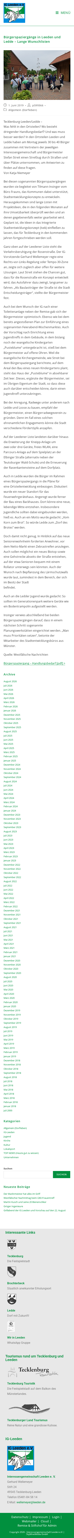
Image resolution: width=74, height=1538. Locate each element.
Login (55, 1517)
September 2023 (12, 827)
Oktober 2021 (11, 918)
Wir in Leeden (16, 1337)
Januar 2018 (10, 1106)
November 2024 (12, 769)
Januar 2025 (10, 760)
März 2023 (9, 852)
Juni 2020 (8, 985)
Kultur (7, 1144)
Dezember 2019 (12, 1010)
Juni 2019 (8, 1035)
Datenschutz (19, 1517)
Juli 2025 (8, 735)
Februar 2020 (11, 1002)
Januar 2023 (10, 860)
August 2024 (10, 781)
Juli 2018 (8, 1081)
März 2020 (9, 998)
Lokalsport (9, 1149)
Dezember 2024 (12, 764)
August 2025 (10, 731)
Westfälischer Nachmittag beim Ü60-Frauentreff (29, 1197)
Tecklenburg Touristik (21, 1383)
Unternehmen (11, 1157)
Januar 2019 (10, 1056)
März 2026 (9, 702)
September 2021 (12, 923)
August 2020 (10, 977)
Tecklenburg (15, 1256)
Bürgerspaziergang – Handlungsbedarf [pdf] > (34, 663)
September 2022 (12, 877)
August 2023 (10, 831)
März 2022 (9, 902)
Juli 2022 (8, 885)
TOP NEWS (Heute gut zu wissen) (21, 1153)
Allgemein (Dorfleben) (22, 110)
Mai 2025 (8, 743)
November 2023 (12, 818)
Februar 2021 (11, 952)
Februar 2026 (11, 706)
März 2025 (9, 752)
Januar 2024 (10, 810)
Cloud (45, 1521)
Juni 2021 (8, 935)
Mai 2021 (8, 939)
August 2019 (10, 1027)
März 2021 (9, 947)
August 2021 (10, 927)
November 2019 (12, 1014)
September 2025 (12, 727)
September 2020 (12, 973)
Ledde (11, 1310)
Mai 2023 (8, 843)
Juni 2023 (8, 839)
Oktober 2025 (11, 723)
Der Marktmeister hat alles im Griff (22, 1193)
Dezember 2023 (12, 814)
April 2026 (9, 698)
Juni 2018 (8, 1085)
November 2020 (12, 964)
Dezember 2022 (12, 864)
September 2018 (12, 1072)
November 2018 (12, 1064)
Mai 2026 (8, 694)
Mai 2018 (8, 1089)
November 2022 (12, 868)
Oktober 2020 (11, 968)
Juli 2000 (8, 1110)
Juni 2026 (8, 689)
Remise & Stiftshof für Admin (37, 1525)
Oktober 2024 (11, 773)
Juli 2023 (8, 835)
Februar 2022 (11, 906)
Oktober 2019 (11, 1018)
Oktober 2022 (11, 873)
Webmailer (29, 1521)
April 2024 (9, 798)
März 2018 (9, 1098)
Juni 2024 (8, 789)
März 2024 (9, 802)
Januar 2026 (10, 710)
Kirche (7, 1140)
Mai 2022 (8, 893)
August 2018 (10, 1077)
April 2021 (9, 943)
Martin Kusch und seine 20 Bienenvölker (25, 1202)
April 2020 (9, 993)
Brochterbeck (15, 1283)
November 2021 (12, 914)
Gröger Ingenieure (13, 1206)
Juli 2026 (8, 685)
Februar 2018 (11, 1102)
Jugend (7, 1136)
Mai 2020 (8, 989)
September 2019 (12, 1022)
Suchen (8, 1168)
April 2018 (9, 1093)
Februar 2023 (11, 856)
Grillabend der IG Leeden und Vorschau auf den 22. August (35, 1210)
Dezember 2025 (12, 714)
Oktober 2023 (11, 823)
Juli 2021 (8, 931)
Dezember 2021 (12, 910)
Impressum (40, 1517)
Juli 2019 (8, 1031)
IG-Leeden (9, 1132)
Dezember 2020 (12, 960)
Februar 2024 (11, 806)
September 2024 (12, 777)
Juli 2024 (8, 785)
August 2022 (10, 881)
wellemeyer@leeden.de (31, 1502)
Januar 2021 (10, 956)
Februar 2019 (11, 1052)
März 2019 (9, 1048)
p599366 (37, 105)
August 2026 (10, 681)
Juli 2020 (8, 981)
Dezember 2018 (12, 1060)
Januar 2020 (10, 1006)
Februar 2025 (11, 756)
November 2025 (12, 718)
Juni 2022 (8, 889)
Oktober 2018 (11, 1068)
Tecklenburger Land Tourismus (27, 1420)
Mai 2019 (8, 1039)
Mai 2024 (8, 793)
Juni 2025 (8, 739)
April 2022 (9, 898)
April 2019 (9, 1043)
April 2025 (9, 748)
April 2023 (9, 848)
